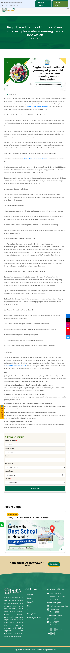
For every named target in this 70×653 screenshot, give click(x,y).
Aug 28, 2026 (14, 514)
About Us (30, 594)
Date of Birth (9, 471)
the (37, 107)
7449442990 (54, 612)
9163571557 (54, 625)
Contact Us (30, 602)
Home (32, 38)
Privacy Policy (31, 614)
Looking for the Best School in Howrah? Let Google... (28, 518)
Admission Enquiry (58, 4)
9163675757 (54, 622)
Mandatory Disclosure (34, 618)
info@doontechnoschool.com (59, 606)
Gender (8, 479)
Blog (28, 606)
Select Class (9, 463)
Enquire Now (54, 564)
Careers (29, 598)
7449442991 (54, 609)
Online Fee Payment (41, 4)
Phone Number (10, 448)
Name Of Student (11, 441)
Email (7, 456)
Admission (30, 610)
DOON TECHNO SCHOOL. (34, 650)
